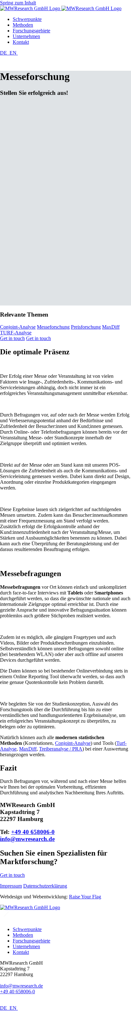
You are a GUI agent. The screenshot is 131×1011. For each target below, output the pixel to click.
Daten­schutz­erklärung (45, 886)
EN (14, 53)
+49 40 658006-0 (33, 832)
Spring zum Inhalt (18, 2)
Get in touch (12, 338)
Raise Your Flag (85, 896)
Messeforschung (53, 327)
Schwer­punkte (27, 19)
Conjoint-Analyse (18, 327)
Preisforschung (86, 327)
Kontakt (21, 42)
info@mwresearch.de (27, 839)
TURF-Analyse (15, 332)
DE (4, 53)
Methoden (23, 25)
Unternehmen (26, 36)
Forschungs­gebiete (31, 30)
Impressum (11, 886)
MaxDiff (111, 327)
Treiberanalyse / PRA (60, 749)
